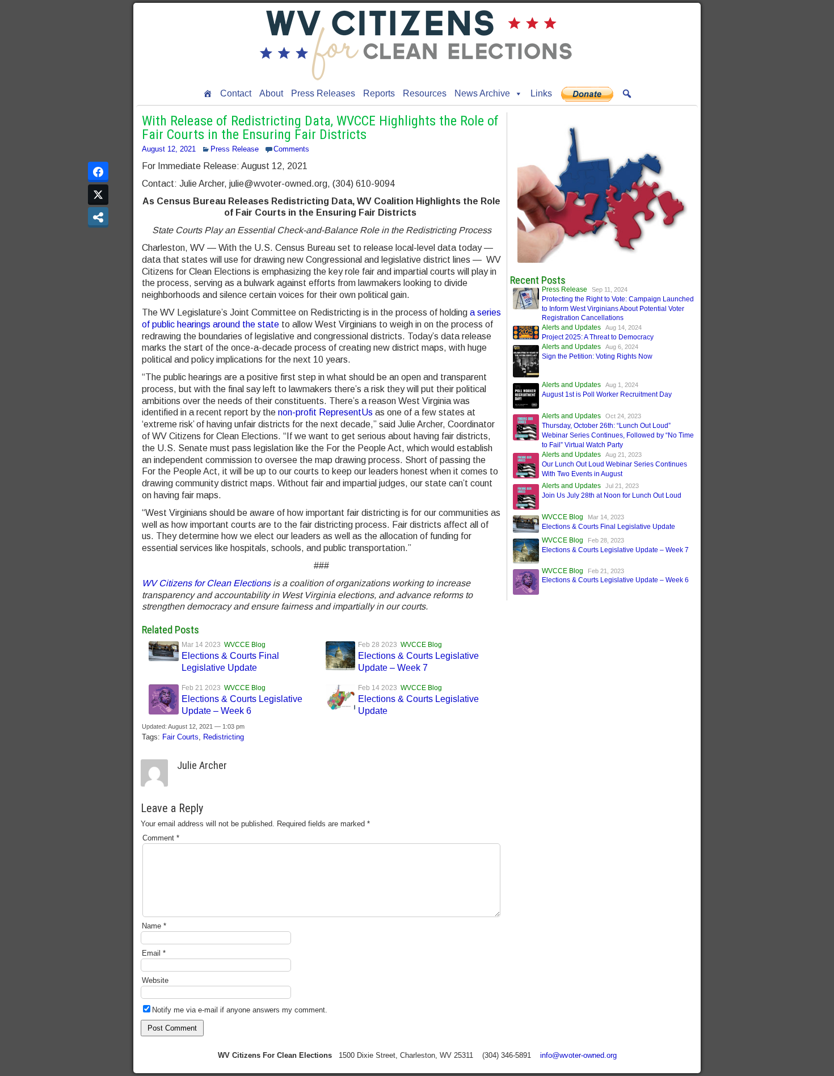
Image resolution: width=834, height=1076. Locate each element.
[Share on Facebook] (98, 172)
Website (155, 980)
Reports (379, 93)
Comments (291, 149)
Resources (425, 93)
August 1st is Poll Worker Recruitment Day (607, 394)
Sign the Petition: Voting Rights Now (597, 356)
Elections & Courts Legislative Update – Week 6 (615, 580)
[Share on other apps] (98, 217)
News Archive (482, 93)
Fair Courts (180, 737)
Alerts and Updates (571, 327)
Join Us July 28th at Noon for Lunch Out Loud (611, 495)
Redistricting (223, 737)
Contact (235, 93)
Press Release (234, 149)
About (271, 93)
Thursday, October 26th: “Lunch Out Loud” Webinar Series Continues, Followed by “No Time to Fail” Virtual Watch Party (618, 435)
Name (154, 926)
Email (154, 953)
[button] (626, 93)
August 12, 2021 (169, 149)
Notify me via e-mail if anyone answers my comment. (239, 1010)
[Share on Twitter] (98, 194)
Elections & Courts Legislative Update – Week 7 (615, 550)
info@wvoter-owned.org (578, 1055)
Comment (160, 838)
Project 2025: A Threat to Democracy (598, 337)
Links (541, 93)
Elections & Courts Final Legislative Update (608, 527)
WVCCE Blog (245, 645)
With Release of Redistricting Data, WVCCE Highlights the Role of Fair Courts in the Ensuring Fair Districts (320, 127)
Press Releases (323, 93)
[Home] (207, 93)
